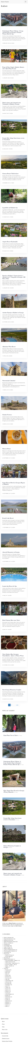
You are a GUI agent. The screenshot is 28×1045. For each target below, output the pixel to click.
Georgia (7, 970)
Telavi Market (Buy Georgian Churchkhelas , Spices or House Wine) (13, 655)
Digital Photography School (9, 941)
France (6, 988)
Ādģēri (6, 967)
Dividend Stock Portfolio (7, 1041)
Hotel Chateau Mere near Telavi (11, 620)
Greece (6, 975)
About (3, 1021)
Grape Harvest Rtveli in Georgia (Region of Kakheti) (13, 483)
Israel (6, 986)
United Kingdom (8, 994)
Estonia (6, 990)
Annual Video (8, 956)
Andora (6, 998)
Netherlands (8, 996)
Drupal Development (8, 939)
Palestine (7, 1003)
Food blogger (7, 945)
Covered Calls (5, 1036)
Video (3, 1026)
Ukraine (7, 991)
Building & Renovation (8, 959)
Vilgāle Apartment (9, 961)
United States (8, 980)
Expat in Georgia (7, 937)
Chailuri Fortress (7, 415)
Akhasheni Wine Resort (9, 346)
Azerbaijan (7, 984)
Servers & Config (7, 943)
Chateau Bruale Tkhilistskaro (10, 173)
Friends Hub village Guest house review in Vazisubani (13, 138)
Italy (6, 974)
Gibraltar (7, 1002)
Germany (7, 978)
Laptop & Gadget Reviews (9, 949)
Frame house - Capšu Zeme (11, 963)
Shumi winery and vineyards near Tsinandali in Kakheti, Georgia (11, 103)
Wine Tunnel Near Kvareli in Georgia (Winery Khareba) (13, 791)
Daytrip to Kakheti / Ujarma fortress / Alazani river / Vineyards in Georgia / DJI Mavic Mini (13, 277)
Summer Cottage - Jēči (10, 964)
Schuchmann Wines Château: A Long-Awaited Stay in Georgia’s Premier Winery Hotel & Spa (13, 32)
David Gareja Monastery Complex (11, 690)
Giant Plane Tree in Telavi (10, 735)
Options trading (7, 948)
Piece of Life (4, 1029)
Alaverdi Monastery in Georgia (11, 552)
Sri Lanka (7, 983)
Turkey (6, 987)
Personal (6, 953)
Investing (6, 944)
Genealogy (6, 957)
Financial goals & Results (9, 951)
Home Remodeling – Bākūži (11, 960)
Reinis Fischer (5, 2)
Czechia (7, 992)
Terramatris (5, 926)
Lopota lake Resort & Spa (9, 586)
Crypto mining (7, 947)
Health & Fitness (8, 955)
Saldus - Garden (8, 965)
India (6, 979)
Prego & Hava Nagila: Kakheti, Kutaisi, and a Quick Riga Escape (13, 67)
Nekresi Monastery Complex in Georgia (12, 846)
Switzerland (7, 1001)
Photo (3, 1024)
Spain (6, 972)
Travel (5, 968)
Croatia (6, 999)
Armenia (7, 976)
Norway (7, 995)
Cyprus (6, 1005)
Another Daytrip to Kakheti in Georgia (13, 312)
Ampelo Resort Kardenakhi (10, 242)
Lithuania (7, 982)
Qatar (6, 1006)
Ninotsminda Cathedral (8, 380)
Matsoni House (6, 449)
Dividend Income (7, 940)
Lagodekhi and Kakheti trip (10, 208)
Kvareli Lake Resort (8, 518)
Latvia (6, 971)
